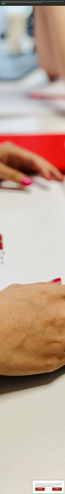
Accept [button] (3, 3)
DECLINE (40, 488)
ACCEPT (57, 488)
